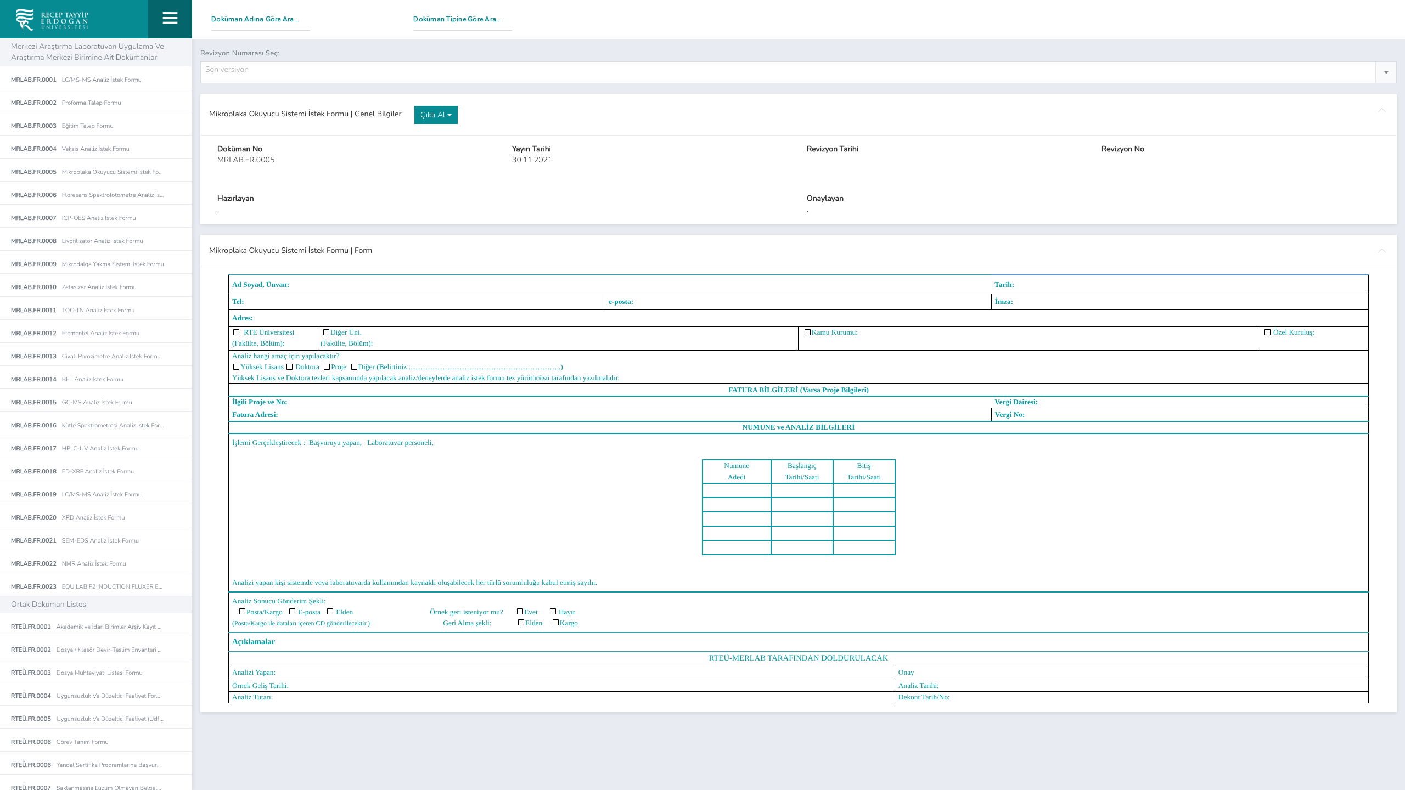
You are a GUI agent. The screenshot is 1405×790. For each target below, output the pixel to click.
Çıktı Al (433, 115)
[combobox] (798, 72)
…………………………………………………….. (485, 367)
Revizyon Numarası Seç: (239, 53)
